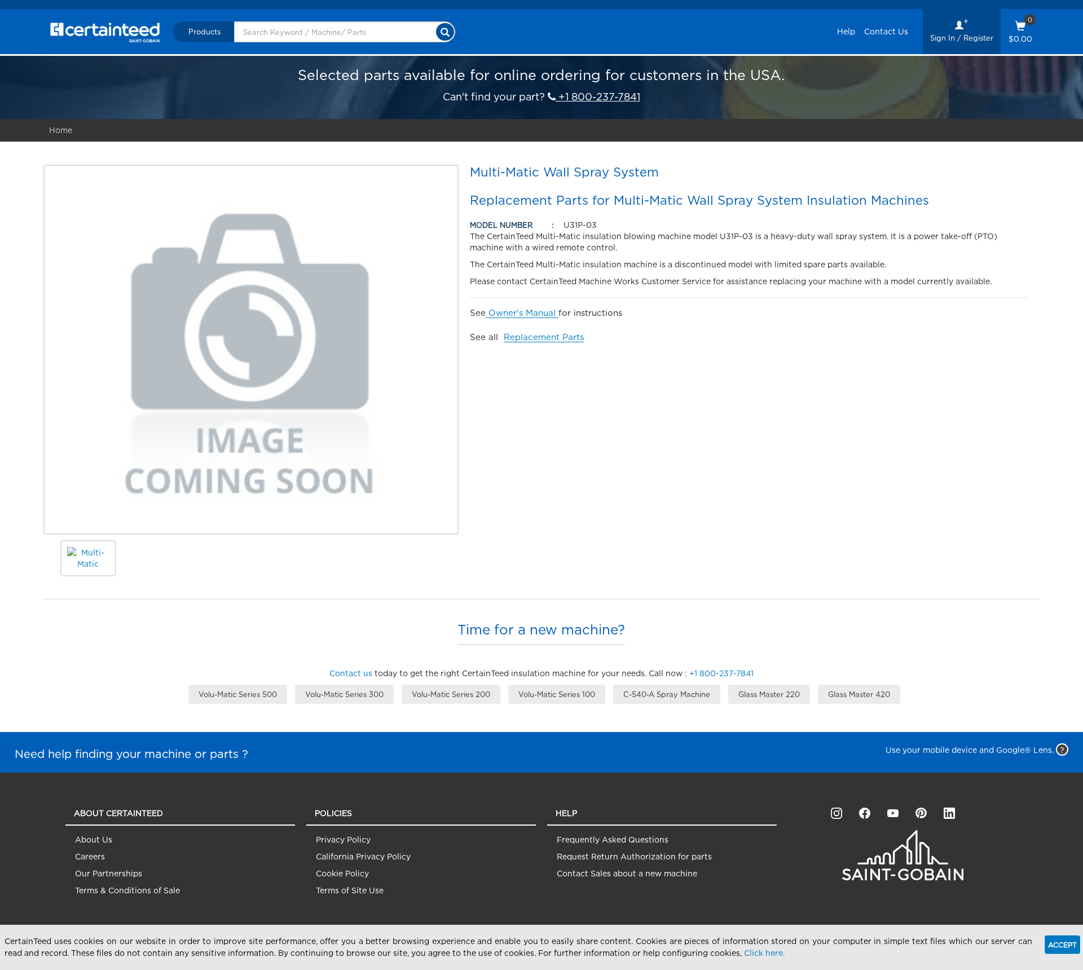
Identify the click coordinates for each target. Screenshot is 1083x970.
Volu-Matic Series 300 (344, 694)
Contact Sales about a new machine (627, 873)
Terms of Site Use (350, 890)
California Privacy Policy (363, 856)
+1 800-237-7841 (598, 96)
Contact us (350, 673)
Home (60, 130)
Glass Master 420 (859, 694)
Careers (90, 856)
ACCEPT (1062, 945)
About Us (93, 839)
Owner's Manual (522, 313)
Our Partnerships (108, 873)
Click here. (764, 953)
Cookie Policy (342, 873)
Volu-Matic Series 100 (556, 694)
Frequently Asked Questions (612, 839)
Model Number (501, 225)
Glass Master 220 (769, 694)
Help (846, 31)
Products (204, 32)
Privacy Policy (343, 839)
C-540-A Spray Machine (666, 694)
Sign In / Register (961, 38)
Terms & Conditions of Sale (127, 890)
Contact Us (886, 31)
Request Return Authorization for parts (634, 856)
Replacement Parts (544, 337)
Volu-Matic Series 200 (451, 694)
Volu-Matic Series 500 (238, 694)
